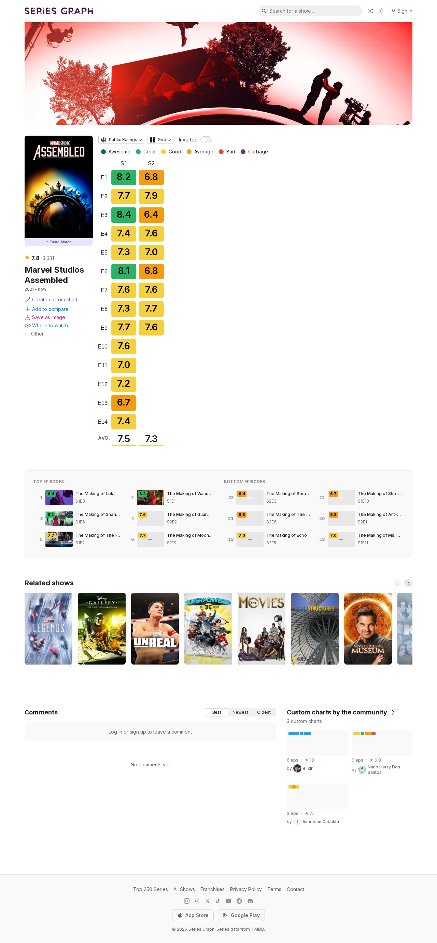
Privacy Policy (246, 889)
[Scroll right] (408, 583)
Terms (274, 889)
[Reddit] (239, 901)
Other (37, 334)
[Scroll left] (397, 583)
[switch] (206, 139)
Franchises (212, 889)
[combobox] (121, 140)
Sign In (404, 11)
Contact (295, 889)
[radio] (216, 712)
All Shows (184, 889)
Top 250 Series (150, 889)
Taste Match (59, 242)
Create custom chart (54, 299)
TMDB (257, 929)
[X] (207, 901)
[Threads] (197, 901)
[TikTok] (217, 901)
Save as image (48, 317)
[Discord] (250, 901)
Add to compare (50, 309)
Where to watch (50, 325)
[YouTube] (228, 901)
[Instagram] (186, 901)
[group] (240, 712)
